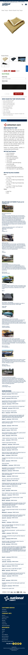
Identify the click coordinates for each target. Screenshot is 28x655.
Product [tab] (3, 120)
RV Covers (16, 649)
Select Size (4, 76)
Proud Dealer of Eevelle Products (7, 641)
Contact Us (4, 622)
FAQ (2, 632)
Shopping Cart (4, 611)
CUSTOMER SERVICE (8, 607)
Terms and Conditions (6, 625)
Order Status (4, 609)
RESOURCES (5, 627)
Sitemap (3, 629)
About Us (3, 615)
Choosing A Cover (5, 637)
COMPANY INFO (7, 613)
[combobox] (14, 79)
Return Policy (4, 618)
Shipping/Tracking (5, 617)
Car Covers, (13, 649)
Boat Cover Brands (5, 636)
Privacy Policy (4, 623)
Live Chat (27, 68)
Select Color (5, 81)
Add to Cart (18, 93)
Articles (3, 631)
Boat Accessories (5, 639)
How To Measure (5, 634)
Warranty (3, 620)
